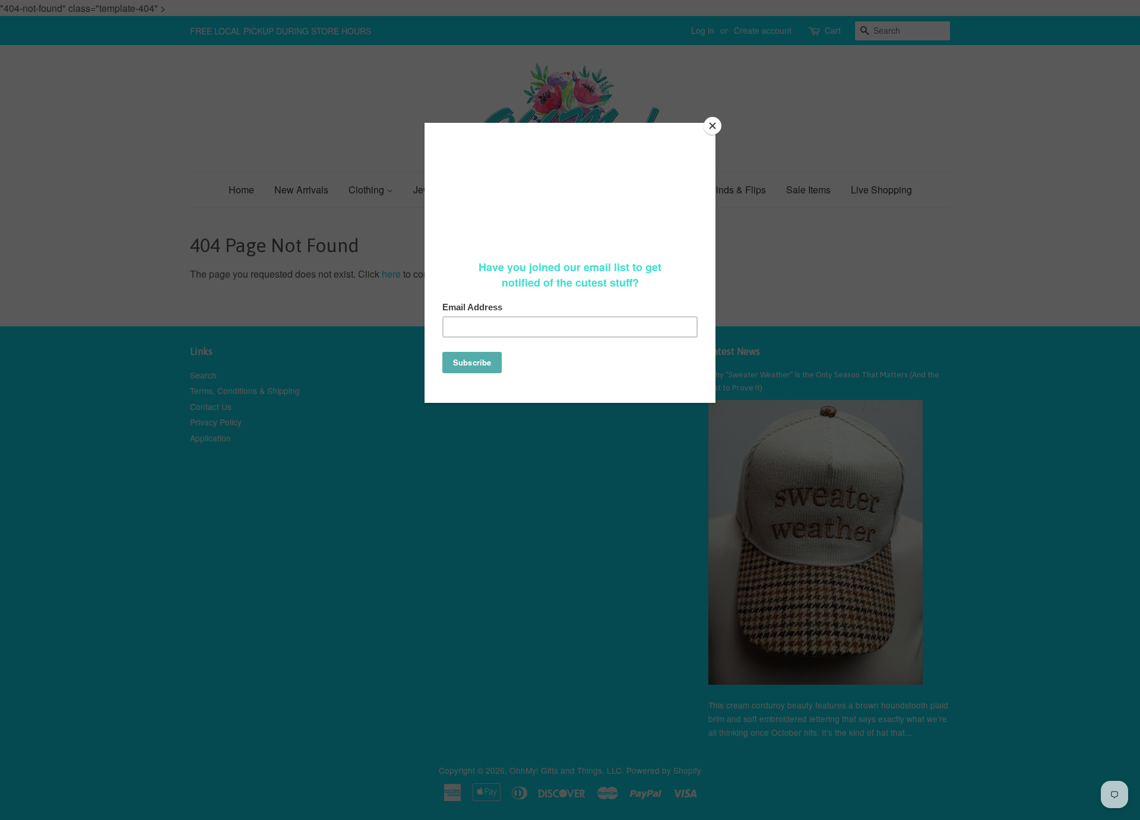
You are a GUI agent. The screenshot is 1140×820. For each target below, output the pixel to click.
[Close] (712, 126)
